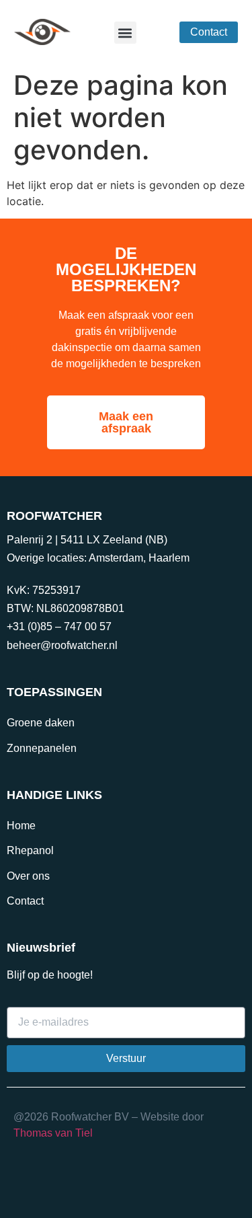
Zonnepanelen (42, 748)
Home (21, 825)
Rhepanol (30, 850)
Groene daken (41, 722)
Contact (25, 901)
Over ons (28, 876)
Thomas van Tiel (53, 1133)
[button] (125, 33)
